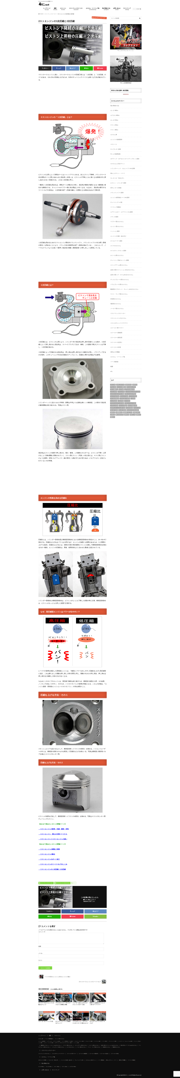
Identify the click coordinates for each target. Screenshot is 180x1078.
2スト (74, 883)
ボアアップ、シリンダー (118, 407)
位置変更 (119, 412)
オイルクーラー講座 (116, 241)
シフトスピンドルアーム (133, 391)
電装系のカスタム (115, 303)
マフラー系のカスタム (117, 221)
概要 (55, 8)
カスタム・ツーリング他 (92, 8)
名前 (39, 946)
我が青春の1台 (106, 8)
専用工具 (137, 412)
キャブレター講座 (115, 149)
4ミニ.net (128, 1075)
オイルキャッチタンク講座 (118, 250)
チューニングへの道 (116, 202)
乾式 (112, 412)
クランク (121, 391)
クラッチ (114, 391)
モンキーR (122, 410)
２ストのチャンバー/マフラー (119, 323)
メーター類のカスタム (117, 308)
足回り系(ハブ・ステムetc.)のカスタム (121, 274)
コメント (41, 931)
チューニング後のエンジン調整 (119, 260)
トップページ (46, 8)
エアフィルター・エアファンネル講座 (121, 212)
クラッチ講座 (114, 216)
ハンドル (114, 401)
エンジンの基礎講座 (116, 139)
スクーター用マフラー (117, 328)
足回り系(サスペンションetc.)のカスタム (122, 270)
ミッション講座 (115, 231)
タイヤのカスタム (115, 245)
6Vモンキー (120, 384)
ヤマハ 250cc (114, 125)
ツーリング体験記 (115, 207)
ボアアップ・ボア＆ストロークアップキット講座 (124, 159)
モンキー (114, 410)
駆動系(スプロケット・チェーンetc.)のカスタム (124, 289)
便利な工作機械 (115, 352)
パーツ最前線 (114, 361)
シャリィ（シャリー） (117, 394)
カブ (121, 389)
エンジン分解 (121, 387)
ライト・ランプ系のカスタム (119, 294)
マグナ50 (129, 407)
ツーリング (132, 396)
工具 (112, 414)
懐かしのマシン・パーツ (117, 173)
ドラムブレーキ (124, 398)
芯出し (132, 414)
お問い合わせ (116, 8)
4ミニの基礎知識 (115, 154)
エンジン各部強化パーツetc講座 (119, 197)
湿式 (127, 414)
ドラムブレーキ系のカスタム (119, 284)
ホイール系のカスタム (117, 255)
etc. (111, 371)
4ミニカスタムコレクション (126, 50)
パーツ (127, 401)
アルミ (113, 387)
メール (40, 953)
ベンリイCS (123, 405)
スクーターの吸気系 (116, 337)
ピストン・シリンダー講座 (118, 183)
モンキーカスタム (132, 410)
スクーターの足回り (116, 342)
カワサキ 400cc (115, 115)
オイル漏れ (114, 389)
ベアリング (114, 405)
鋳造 (138, 414)
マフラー (137, 407)
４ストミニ (63, 8)
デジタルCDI (114, 398)
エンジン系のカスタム (117, 226)
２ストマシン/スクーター (76, 8)
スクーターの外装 (115, 347)
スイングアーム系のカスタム (119, 265)
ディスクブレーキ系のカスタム (119, 279)
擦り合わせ (119, 414)
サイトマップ (127, 8)
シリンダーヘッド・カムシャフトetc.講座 (122, 168)
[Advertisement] (72, 97)
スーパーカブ (115, 396)
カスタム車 (113, 134)
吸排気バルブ (128, 412)
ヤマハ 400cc (114, 130)
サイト (40, 960)
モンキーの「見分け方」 (117, 178)
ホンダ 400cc (114, 110)
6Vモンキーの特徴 (115, 188)
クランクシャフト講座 (117, 192)
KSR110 (128, 384)
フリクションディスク (117, 403)
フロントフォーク (130, 403)
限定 (112, 417)
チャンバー (124, 396)
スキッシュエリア (130, 394)
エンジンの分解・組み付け (118, 236)
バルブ (120, 401)
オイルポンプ (131, 387)
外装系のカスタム (115, 299)
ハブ (133, 398)
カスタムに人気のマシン (117, 163)
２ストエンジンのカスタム (63, 883)
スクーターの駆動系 (116, 332)
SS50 (135, 384)
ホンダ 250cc (114, 120)
